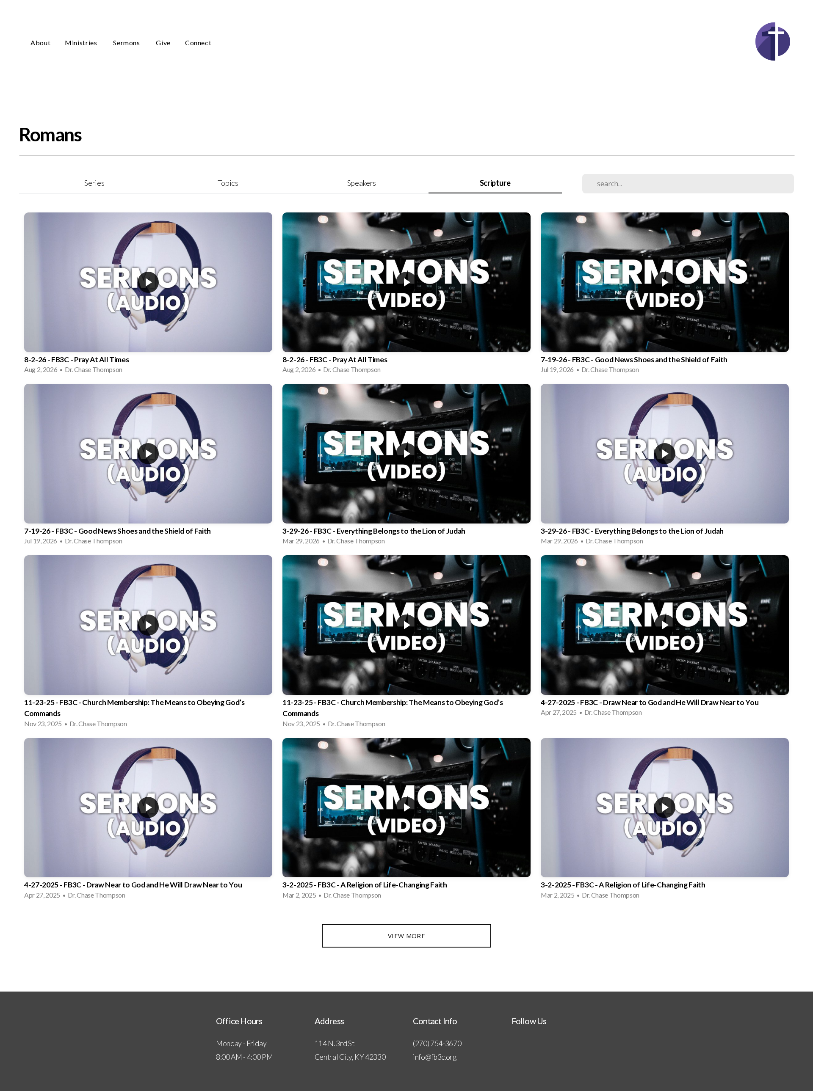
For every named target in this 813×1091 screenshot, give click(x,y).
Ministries (82, 43)
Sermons (127, 43)
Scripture (495, 182)
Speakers (361, 182)
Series (94, 182)
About (40, 43)
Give (163, 43)
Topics (228, 182)
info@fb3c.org (434, 1056)
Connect (198, 43)
